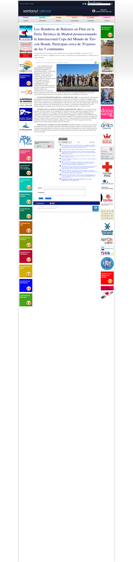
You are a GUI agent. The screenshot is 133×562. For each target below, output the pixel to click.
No (50, 146)
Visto (78, 142)
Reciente (65, 142)
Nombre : (40, 188)
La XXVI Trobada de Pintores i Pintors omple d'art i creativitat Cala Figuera (78, 149)
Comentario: (41, 192)
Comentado (92, 142)
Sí (40, 146)
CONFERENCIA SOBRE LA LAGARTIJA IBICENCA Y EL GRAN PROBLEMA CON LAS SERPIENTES (76, 180)
